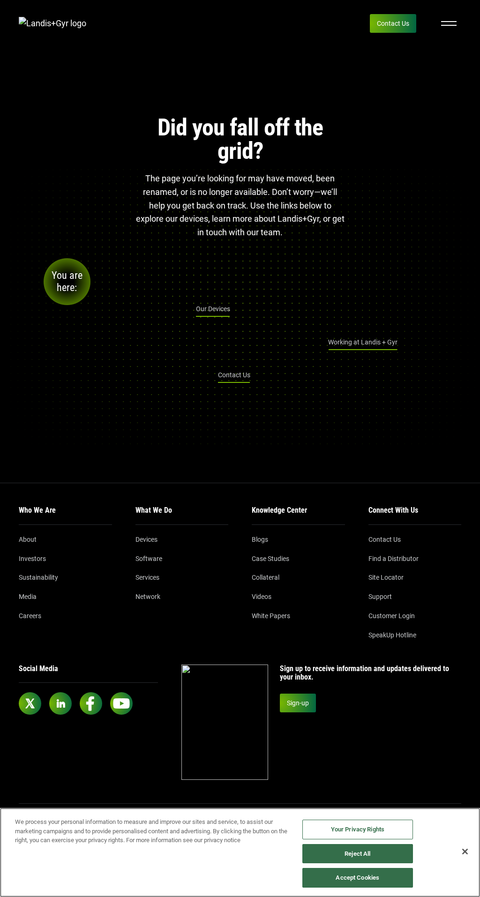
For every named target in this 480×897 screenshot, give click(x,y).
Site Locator (386, 577)
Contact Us (393, 23)
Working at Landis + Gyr (363, 342)
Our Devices (213, 309)
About (28, 539)
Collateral (265, 577)
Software (148, 558)
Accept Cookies (357, 877)
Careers (30, 616)
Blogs (260, 539)
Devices (146, 539)
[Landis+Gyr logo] (56, 23)
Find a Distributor (393, 558)
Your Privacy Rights (357, 829)
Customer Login (391, 616)
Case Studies (270, 558)
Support (380, 596)
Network (147, 596)
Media (28, 596)
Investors (32, 558)
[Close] (465, 851)
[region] (240, 852)
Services (147, 577)
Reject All (357, 853)
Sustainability (38, 577)
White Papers (271, 616)
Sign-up (298, 703)
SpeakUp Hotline (392, 635)
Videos (261, 596)
